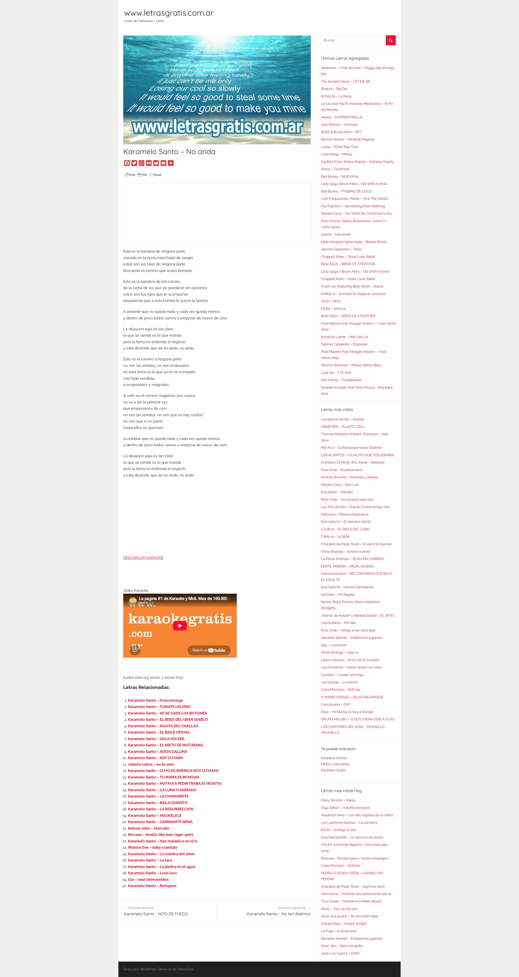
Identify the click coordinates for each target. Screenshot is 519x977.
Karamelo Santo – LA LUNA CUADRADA (162, 790)
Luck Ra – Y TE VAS (336, 373)
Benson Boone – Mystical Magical (347, 139)
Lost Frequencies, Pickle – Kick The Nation (354, 199)
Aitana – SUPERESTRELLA (341, 117)
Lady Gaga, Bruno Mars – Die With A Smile (354, 184)
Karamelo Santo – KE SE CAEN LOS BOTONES (167, 713)
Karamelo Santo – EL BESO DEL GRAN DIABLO (168, 719)
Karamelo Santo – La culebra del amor (161, 854)
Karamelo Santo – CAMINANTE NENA (160, 822)
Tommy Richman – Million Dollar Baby (351, 365)
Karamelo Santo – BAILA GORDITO (158, 803)
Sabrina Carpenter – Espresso (344, 344)
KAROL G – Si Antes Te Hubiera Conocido (353, 294)
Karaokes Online (334, 758)
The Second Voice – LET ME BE (345, 81)
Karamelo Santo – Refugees (152, 886)
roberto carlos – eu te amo (151, 764)
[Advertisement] (217, 213)
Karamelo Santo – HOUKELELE (155, 815)
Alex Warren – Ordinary (339, 124)
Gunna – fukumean (336, 234)
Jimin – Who (331, 301)
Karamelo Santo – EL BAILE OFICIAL (159, 732)
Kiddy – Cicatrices (335, 169)
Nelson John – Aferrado (148, 828)
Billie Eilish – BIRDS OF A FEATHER (348, 264)
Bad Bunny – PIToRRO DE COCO (346, 191)
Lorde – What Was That (339, 147)
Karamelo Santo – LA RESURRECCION (160, 809)
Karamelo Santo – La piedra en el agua (161, 867)
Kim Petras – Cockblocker (341, 380)
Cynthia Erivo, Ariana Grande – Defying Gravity (357, 162)
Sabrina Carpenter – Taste (341, 249)
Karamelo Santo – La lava (150, 860)
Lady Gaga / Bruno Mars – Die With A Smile (355, 271)
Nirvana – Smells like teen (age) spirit (160, 834)
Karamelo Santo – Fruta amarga (155, 700)
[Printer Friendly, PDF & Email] (143, 174)
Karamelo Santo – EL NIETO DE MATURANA (165, 745)
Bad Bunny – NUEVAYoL (340, 176)
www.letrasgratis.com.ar (168, 13)
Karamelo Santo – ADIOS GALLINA (157, 751)
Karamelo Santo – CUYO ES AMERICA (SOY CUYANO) (173, 770)
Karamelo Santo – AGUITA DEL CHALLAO (163, 726)
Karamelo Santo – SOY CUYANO (155, 758)
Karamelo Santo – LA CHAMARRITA (158, 796)
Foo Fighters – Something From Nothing (353, 206)
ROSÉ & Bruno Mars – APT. (341, 132)
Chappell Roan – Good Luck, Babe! (348, 257)
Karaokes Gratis (333, 770)
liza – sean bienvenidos (148, 879)
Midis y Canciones (335, 764)
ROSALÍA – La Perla (336, 96)
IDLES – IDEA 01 (333, 309)
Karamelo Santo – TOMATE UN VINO (159, 707)
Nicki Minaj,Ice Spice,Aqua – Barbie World (353, 242)
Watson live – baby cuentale (152, 847)
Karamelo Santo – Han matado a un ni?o (162, 841)
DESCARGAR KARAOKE (143, 558)
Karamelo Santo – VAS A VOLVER (156, 739)
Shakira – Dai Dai (334, 89)
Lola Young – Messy (336, 154)
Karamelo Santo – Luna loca (152, 873)
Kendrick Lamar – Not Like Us (344, 337)
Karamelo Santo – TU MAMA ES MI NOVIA (163, 777)
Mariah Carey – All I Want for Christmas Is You (356, 213)
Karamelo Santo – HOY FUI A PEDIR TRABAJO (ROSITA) (175, 783)
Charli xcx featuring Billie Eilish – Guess (352, 286)
